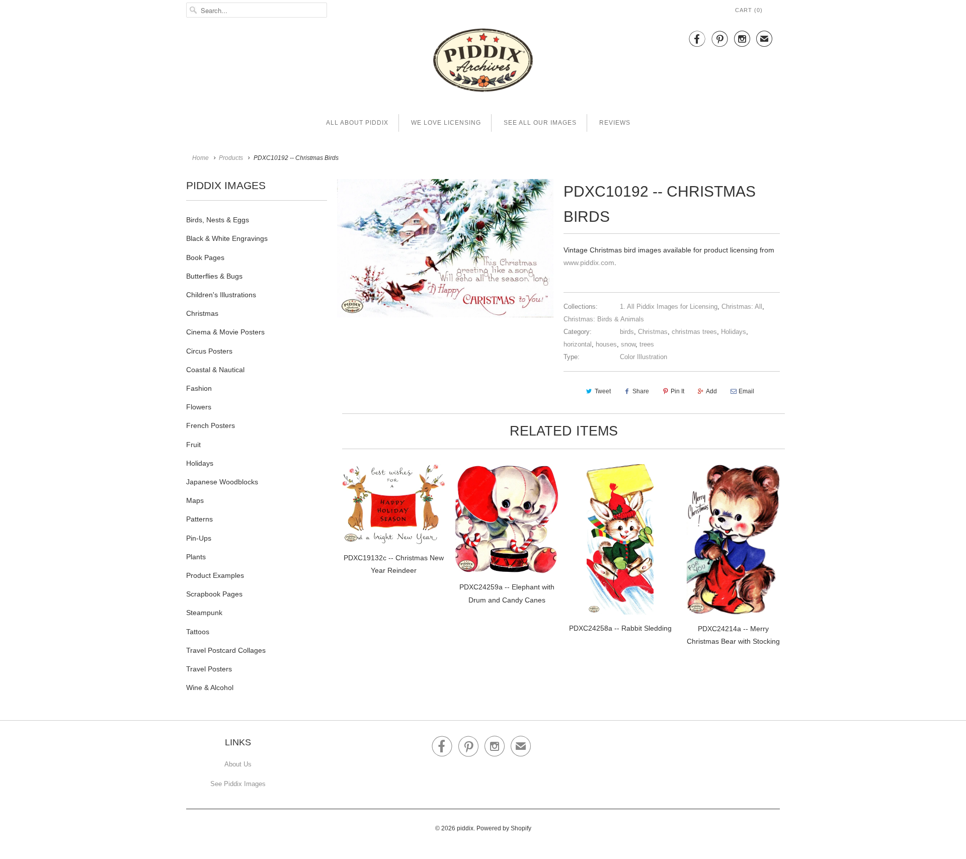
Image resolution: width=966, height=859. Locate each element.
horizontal (578, 344)
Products (231, 157)
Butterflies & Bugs (214, 276)
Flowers (198, 407)
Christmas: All (741, 306)
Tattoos (197, 632)
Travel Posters (209, 669)
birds (627, 331)
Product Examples (215, 575)
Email (746, 391)
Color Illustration (643, 357)
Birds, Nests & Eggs (217, 220)
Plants (196, 557)
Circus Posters (209, 351)
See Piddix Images (238, 784)
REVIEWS (614, 122)
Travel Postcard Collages (226, 650)
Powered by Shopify (503, 828)
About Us (238, 764)
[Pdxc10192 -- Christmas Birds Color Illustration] (445, 248)
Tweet (603, 391)
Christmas (202, 313)
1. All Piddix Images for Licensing (668, 306)
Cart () (749, 10)
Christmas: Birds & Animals (604, 319)
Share (640, 391)
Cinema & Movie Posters (225, 332)
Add (711, 391)
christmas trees (694, 331)
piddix (465, 828)
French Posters (210, 425)
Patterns (199, 519)
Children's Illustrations (221, 295)
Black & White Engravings (227, 238)
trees (646, 344)
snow (628, 344)
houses (606, 344)
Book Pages (205, 257)
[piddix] (483, 62)
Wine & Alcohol (209, 687)
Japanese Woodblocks (222, 482)
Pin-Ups (198, 538)
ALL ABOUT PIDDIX (357, 122)
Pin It (677, 391)
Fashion (199, 388)
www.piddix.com (589, 263)
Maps (195, 500)
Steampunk (204, 613)
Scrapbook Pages (214, 594)
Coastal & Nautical (215, 370)
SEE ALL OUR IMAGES (540, 122)
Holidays (199, 463)
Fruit (193, 445)
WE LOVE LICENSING (446, 122)
